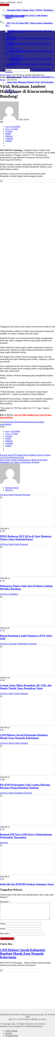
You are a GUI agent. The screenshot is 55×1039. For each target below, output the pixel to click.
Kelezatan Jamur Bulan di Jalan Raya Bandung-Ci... (30, 77)
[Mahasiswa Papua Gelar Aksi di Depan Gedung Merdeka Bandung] (27, 576)
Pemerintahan (22, 644)
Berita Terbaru (11, 1031)
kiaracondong (33, 422)
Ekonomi (18, 494)
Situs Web (4, 933)
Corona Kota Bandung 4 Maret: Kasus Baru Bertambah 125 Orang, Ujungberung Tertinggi (24, 461)
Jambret (24, 422)
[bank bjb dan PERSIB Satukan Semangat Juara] (27, 874)
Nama (2, 924)
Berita (8, 75)
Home (2, 75)
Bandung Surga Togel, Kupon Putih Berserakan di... (30, 38)
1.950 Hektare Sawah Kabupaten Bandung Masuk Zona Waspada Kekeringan (24, 736)
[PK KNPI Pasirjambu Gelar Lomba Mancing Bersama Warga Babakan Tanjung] (27, 775)
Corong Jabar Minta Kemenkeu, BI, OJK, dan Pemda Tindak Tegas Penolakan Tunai (26, 687)
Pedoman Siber (11, 1035)
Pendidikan (13, 594)
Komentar (5, 901)
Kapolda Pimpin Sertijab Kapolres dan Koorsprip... (29, 64)
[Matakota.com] (13, 16)
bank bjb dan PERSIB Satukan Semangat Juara (27, 884)
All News (4, 494)
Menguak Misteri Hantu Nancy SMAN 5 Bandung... (29, 10)
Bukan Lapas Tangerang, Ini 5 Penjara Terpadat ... (29, 59)
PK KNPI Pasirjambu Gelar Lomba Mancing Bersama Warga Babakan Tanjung (25, 786)
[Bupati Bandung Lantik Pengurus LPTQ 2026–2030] (27, 626)
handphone (16, 422)
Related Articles (12, 488)
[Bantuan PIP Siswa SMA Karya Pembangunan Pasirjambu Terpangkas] (27, 824)
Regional (26, 494)
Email (2, 928)
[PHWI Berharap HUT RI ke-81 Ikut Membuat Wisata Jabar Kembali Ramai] (27, 526)
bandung (7, 422)
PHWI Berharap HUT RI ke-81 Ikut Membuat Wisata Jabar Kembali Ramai (25, 538)
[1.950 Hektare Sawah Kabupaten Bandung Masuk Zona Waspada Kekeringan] (27, 725)
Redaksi (8, 1033)
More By (9, 490)
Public (17, 544)
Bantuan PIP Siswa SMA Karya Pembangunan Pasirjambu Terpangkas (26, 836)
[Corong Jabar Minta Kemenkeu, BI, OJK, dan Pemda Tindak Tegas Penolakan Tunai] (27, 675)
